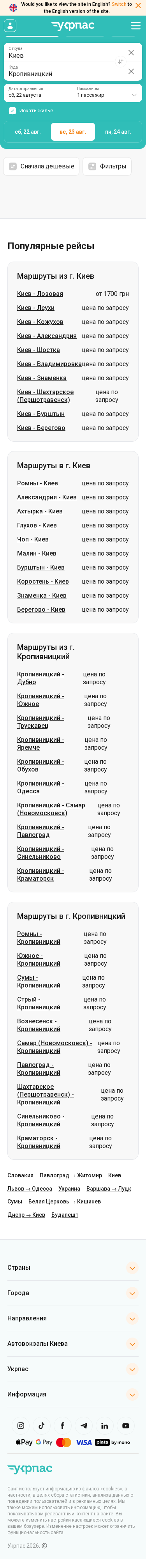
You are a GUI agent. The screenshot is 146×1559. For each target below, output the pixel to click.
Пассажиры (88, 89)
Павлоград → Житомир (71, 1175)
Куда (13, 67)
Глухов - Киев (37, 525)
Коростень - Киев (43, 581)
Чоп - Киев (33, 539)
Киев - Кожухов (40, 322)
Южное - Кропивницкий (38, 959)
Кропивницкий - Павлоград (40, 831)
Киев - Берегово (41, 428)
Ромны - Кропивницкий (38, 937)
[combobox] (107, 93)
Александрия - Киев (47, 497)
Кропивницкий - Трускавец (40, 721)
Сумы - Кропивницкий (38, 981)
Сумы (14, 1201)
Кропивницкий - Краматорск (40, 874)
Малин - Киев (36, 553)
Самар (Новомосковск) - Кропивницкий (54, 1047)
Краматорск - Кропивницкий (38, 1142)
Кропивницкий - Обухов (40, 765)
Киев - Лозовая (40, 293)
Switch (119, 4)
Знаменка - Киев (42, 595)
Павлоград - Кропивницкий (38, 1068)
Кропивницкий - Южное (40, 700)
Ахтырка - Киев (40, 511)
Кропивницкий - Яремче (40, 743)
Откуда (16, 49)
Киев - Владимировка (49, 364)
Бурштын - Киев (41, 567)
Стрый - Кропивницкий (38, 1003)
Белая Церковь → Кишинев (64, 1201)
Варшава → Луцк (108, 1189)
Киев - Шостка (38, 350)
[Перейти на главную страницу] (73, 26)
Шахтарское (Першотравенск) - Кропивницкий (45, 1094)
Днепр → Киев (26, 1215)
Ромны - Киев (37, 483)
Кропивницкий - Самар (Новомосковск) (51, 809)
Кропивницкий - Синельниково (40, 852)
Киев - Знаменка (42, 378)
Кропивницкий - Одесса (40, 787)
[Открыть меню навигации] (136, 25)
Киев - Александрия (47, 336)
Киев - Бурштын (41, 414)
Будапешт (64, 1215)
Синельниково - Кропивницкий (41, 1120)
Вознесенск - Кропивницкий (38, 1025)
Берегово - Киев (41, 609)
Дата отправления (26, 89)
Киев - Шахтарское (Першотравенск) (45, 395)
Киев (114, 1175)
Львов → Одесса (29, 1189)
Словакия (20, 1175)
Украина (69, 1189)
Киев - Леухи (36, 307)
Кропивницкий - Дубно (40, 678)
